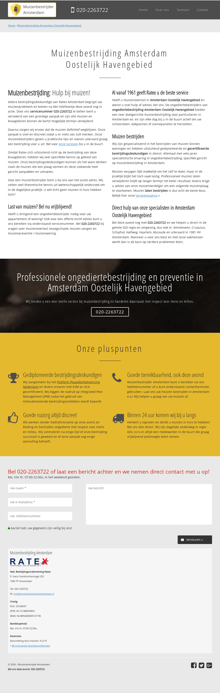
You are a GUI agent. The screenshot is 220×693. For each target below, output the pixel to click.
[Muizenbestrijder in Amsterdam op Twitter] (201, 665)
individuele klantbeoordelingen (31, 645)
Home (11, 25)
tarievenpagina (146, 195)
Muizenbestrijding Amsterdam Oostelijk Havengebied (49, 25)
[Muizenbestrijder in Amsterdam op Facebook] (194, 665)
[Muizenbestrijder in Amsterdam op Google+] (209, 665)
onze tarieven (68, 144)
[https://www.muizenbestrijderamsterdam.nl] (32, 10)
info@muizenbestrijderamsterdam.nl (34, 593)
